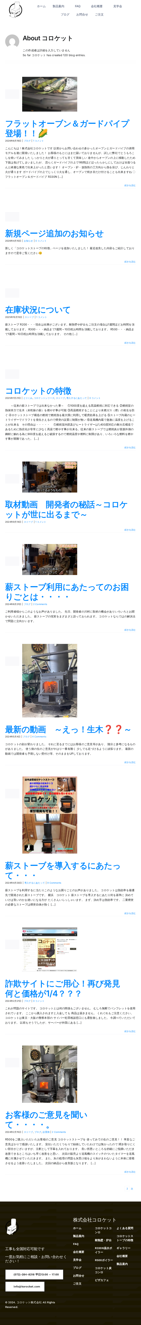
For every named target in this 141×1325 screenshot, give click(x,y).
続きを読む (130, 185)
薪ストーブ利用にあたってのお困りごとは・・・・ (67, 592)
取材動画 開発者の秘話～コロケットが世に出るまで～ (66, 509)
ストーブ (29, 317)
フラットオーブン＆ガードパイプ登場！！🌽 (67, 128)
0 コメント (41, 240)
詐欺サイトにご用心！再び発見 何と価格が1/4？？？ (66, 988)
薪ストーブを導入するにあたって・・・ (63, 870)
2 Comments (40, 604)
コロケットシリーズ (44, 398)
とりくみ (27, 398)
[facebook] (115, 1304)
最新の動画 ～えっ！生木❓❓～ (68, 729)
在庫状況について (38, 309)
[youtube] (134, 1304)
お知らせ (28, 240)
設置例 (46, 1132)
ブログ (27, 140)
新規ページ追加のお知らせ (54, 233)
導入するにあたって (76, 398)
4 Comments (39, 736)
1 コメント (38, 140)
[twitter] (122, 1304)
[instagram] (128, 1304)
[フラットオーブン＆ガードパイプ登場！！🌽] (49, 94)
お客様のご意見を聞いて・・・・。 (46, 1120)
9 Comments (54, 882)
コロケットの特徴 (38, 391)
